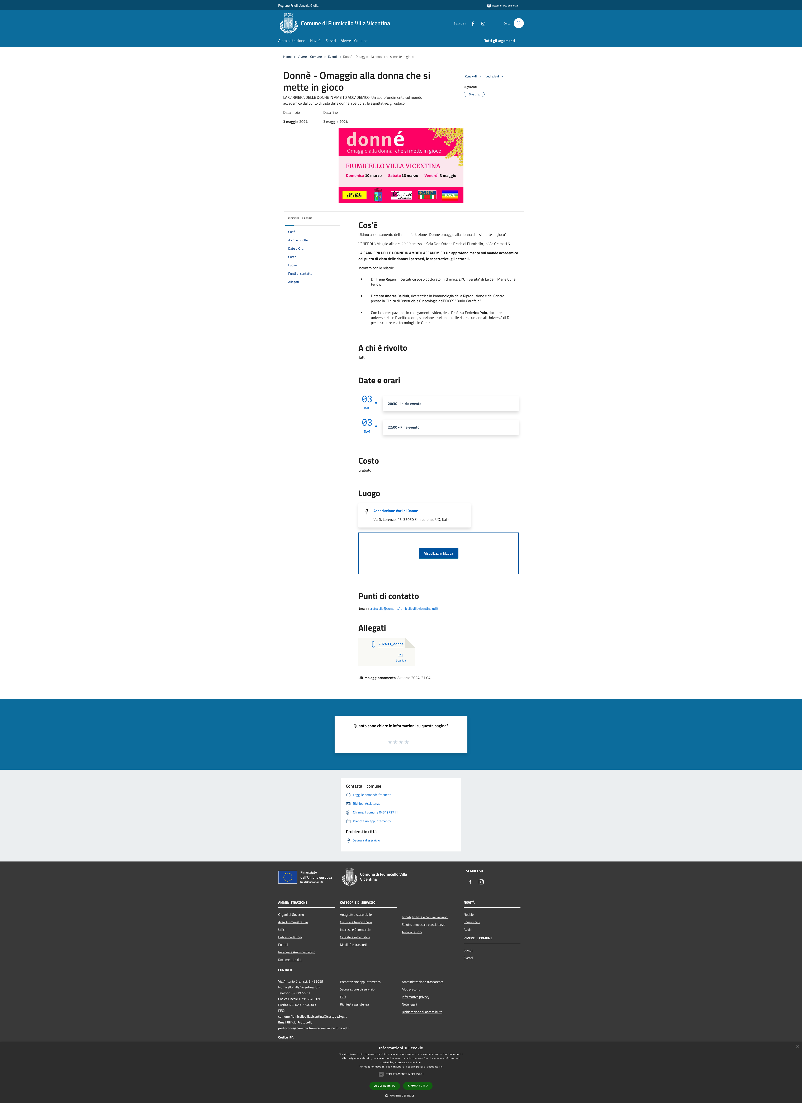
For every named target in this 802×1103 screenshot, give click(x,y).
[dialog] (401, 1072)
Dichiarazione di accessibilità (422, 1011)
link (441, 1066)
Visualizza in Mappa (438, 553)
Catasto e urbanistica (355, 937)
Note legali (409, 1004)
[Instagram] (481, 23)
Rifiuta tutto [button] (418, 1085)
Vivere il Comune (310, 56)
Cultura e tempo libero (356, 922)
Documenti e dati (290, 959)
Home (287, 56)
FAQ (343, 996)
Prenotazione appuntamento (360, 981)
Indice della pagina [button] (300, 218)
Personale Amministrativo (296, 952)
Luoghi (468, 950)
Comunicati (472, 922)
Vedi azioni (492, 76)
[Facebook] (471, 23)
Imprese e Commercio (355, 929)
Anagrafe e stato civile (356, 914)
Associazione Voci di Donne (395, 511)
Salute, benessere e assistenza (423, 924)
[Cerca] (519, 23)
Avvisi (468, 929)
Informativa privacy (415, 996)
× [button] (797, 1046)
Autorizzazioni (412, 932)
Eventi (332, 56)
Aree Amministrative (293, 922)
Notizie (469, 914)
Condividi (471, 76)
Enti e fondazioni (290, 937)
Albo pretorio (411, 989)
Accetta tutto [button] (384, 1086)
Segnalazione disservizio (357, 989)
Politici (283, 944)
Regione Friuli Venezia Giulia (298, 5)
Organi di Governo (291, 914)
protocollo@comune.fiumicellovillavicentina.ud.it (403, 608)
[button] (401, 1095)
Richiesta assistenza (354, 1004)
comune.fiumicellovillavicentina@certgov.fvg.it (312, 1016)
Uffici (282, 929)
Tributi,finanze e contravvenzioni (425, 917)
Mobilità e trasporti (353, 944)
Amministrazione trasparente (423, 981)
